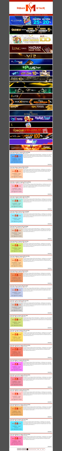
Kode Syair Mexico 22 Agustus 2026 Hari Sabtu (19, 241)
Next (38, 449)
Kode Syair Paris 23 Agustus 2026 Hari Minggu (19, 226)
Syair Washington (24, 435)
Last (43, 449)
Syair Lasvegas (24, 331)
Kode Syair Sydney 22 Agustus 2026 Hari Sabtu (19, 167)
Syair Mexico (25, 242)
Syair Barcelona (26, 153)
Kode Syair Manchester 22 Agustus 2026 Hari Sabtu (20, 404)
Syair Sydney (25, 168)
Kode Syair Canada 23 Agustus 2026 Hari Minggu (19, 211)
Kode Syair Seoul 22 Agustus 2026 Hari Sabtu (19, 419)
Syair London (24, 301)
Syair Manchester (24, 405)
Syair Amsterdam (24, 346)
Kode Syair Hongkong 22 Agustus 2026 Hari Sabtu (20, 256)
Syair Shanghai (24, 390)
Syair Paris (25, 227)
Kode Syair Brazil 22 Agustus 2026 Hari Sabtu (19, 315)
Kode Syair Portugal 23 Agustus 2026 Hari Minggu (20, 196)
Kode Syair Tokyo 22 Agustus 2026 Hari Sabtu (19, 285)
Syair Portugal (26, 197)
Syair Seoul (24, 420)
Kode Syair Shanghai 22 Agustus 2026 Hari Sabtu (19, 389)
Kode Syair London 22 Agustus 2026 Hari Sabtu (19, 300)
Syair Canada (26, 212)
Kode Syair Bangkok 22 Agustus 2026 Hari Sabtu (19, 360)
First (19, 449)
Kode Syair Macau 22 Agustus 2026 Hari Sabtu (19, 271)
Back (24, 449)
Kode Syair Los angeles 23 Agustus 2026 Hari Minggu (20, 182)
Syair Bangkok (24, 361)
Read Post (49, 164)
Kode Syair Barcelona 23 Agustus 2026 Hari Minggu (20, 152)
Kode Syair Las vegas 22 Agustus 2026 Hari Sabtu (20, 330)
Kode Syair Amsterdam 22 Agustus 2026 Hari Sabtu (20, 345)
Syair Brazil (24, 316)
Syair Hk (25, 257)
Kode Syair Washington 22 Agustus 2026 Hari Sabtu (20, 434)
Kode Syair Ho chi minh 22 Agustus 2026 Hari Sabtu (20, 375)
